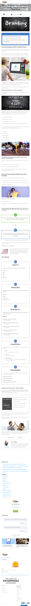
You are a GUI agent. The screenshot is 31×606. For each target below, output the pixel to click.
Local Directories (19, 597)
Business (4, 480)
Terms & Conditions (4, 590)
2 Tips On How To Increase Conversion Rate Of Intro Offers (8, 543)
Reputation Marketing (6, 490)
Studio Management (6, 495)
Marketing (4, 485)
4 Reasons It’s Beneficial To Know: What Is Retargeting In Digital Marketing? (15, 469)
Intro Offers (3, 586)
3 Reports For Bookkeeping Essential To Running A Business (12, 467)
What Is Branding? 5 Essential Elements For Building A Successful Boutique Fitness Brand (15, 7)
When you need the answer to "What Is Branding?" (13, 38)
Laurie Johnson (16, 14)
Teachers (4, 497)
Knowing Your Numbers (6, 483)
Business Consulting (19, 588)
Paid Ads (4, 488)
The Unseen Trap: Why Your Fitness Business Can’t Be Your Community (14, 464)
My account (3, 591)
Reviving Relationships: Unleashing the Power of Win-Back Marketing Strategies (15, 465)
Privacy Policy (3, 589)
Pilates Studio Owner (21, 523)
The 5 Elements (7, 41)
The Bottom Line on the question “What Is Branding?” (13, 42)
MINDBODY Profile (4, 588)
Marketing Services (19, 599)
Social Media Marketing (6, 492)
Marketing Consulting (19, 598)
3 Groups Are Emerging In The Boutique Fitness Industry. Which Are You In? (22, 543)
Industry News (5, 481)
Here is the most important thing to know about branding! (14, 39)
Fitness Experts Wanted (5, 592)
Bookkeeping (5, 476)
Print (17, 600)
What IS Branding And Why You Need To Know (12, 36)
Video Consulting (19, 601)
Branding (4, 478)
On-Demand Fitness (6, 487)
